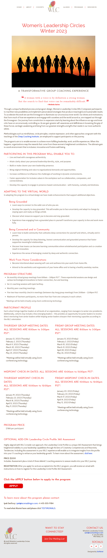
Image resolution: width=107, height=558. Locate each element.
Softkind (100, 551)
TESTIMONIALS (48, 508)
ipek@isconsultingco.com (27, 503)
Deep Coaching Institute (28, 136)
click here (88, 453)
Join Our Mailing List (54, 539)
